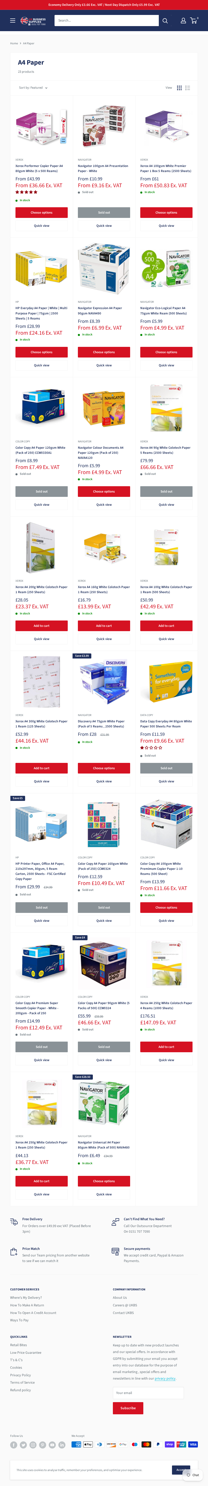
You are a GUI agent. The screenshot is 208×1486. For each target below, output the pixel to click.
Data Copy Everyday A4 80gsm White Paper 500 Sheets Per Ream (166, 724)
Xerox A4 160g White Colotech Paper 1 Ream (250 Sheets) (104, 589)
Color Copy (22, 441)
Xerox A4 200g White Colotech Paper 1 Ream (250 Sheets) (41, 589)
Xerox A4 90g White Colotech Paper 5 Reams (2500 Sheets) (165, 450)
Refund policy (20, 1390)
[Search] (165, 20)
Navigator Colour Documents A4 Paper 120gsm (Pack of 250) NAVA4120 (101, 452)
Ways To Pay (19, 1320)
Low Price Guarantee (25, 1352)
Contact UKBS (123, 1312)
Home (14, 43)
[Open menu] (12, 20)
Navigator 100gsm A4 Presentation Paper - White (103, 168)
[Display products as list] (187, 88)
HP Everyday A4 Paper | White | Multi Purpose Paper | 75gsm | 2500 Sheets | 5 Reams (41, 313)
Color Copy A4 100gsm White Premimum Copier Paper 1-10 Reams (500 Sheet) (161, 868)
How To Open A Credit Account (33, 1312)
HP (17, 302)
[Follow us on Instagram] (33, 1445)
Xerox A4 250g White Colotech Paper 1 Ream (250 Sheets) (41, 1145)
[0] (193, 20)
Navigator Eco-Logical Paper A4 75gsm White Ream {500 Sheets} (163, 310)
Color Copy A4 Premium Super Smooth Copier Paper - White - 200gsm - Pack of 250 (36, 1008)
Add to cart (41, 626)
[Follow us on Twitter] (23, 1445)
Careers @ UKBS (125, 1305)
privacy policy (165, 1378)
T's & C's (16, 1360)
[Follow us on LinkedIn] (61, 1445)
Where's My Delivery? (26, 1297)
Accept (181, 1470)
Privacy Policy (20, 1375)
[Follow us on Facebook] (13, 1445)
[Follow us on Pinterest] (42, 1445)
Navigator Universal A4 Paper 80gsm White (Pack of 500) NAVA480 (104, 1145)
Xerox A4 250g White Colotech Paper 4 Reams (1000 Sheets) (166, 1005)
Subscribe (128, 1408)
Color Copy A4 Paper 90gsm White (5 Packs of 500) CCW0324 (104, 1005)
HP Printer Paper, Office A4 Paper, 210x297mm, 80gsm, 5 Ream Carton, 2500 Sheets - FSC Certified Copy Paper (40, 871)
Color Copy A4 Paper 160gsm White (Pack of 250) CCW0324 (103, 866)
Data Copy (146, 715)
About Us (120, 1297)
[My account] (183, 20)
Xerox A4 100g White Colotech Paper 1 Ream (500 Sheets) (166, 589)
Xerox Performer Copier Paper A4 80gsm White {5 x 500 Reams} (39, 168)
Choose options (42, 212)
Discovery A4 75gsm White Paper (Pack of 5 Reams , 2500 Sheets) (101, 724)
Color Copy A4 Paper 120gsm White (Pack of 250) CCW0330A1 (40, 450)
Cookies (16, 1367)
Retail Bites (18, 1345)
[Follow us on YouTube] (52, 1445)
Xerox (19, 160)
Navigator (84, 160)
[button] (26, 192)
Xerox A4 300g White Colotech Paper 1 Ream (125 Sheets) (41, 724)
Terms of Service (22, 1382)
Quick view (41, 225)
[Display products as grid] (179, 88)
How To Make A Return (27, 1305)
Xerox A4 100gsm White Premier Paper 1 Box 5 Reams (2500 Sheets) (165, 168)
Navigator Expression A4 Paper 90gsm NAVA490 (100, 310)
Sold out (104, 212)
